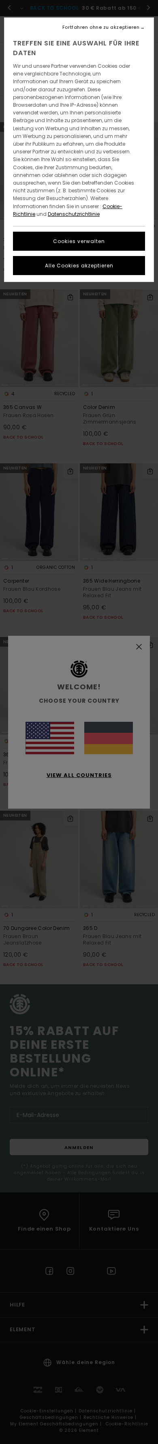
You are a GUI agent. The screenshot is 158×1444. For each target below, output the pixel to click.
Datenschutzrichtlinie (74, 214)
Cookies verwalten (79, 241)
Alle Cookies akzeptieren (79, 265)
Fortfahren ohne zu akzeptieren (101, 27)
